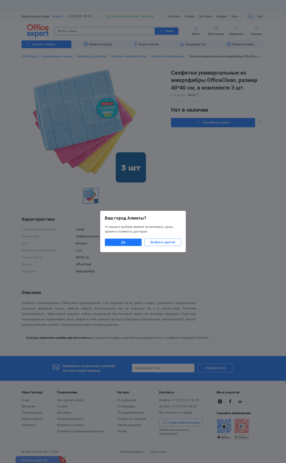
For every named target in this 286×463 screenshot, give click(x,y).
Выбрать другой (163, 242)
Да (123, 242)
